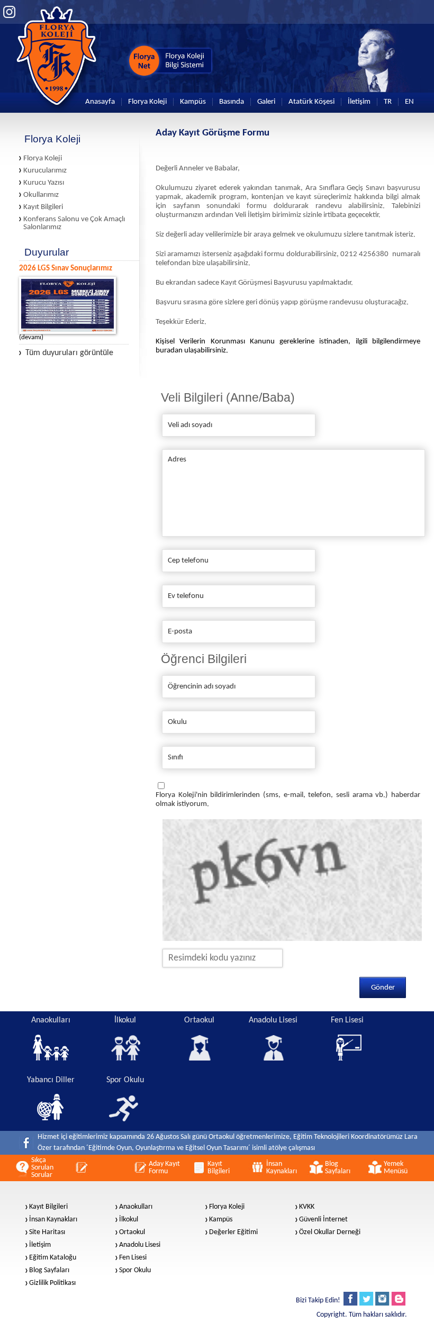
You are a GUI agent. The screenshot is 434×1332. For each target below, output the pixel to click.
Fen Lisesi (133, 1258)
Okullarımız (41, 195)
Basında (231, 102)
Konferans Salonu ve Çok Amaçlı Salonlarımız (74, 223)
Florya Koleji (147, 102)
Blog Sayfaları (49, 1270)
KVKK (306, 1207)
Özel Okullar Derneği (329, 1232)
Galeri (266, 102)
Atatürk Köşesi (311, 102)
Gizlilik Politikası (52, 1283)
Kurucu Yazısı (43, 183)
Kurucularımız (45, 171)
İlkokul (128, 1220)
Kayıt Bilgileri (43, 207)
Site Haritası (47, 1232)
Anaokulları (135, 1207)
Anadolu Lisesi (139, 1245)
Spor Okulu (135, 1270)
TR (388, 102)
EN (409, 102)
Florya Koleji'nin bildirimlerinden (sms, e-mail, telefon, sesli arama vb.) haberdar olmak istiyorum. (288, 799)
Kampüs (193, 102)
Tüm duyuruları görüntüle (69, 353)
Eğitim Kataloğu (52, 1258)
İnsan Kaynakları (53, 1220)
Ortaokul (132, 1232)
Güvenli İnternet (323, 1220)
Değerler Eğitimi (233, 1232)
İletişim (359, 102)
